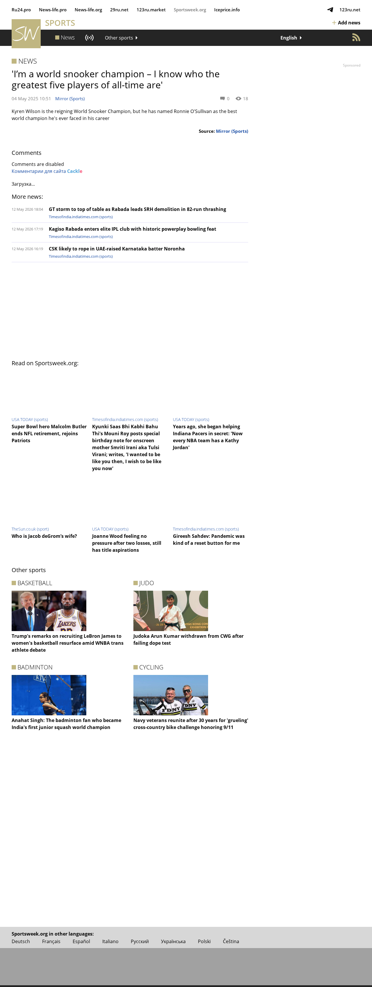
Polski (204, 941)
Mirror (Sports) (70, 98)
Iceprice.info (227, 9)
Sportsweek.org (190, 9)
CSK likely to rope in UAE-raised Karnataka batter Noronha (117, 249)
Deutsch (21, 941)
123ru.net (349, 9)
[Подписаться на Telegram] (330, 9)
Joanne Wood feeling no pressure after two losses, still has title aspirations (126, 543)
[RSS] (356, 37)
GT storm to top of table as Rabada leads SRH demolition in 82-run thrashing (137, 209)
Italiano (110, 941)
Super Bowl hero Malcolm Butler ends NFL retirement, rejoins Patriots (49, 433)
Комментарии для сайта (47, 171)
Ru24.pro (21, 9)
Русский (140, 941)
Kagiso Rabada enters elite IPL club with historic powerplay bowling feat (132, 229)
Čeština (231, 941)
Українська (173, 941)
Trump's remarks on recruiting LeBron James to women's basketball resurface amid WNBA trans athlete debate (68, 643)
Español (81, 941)
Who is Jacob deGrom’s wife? (44, 536)
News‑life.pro (53, 9)
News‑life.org (88, 9)
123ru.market (151, 9)
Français (51, 941)
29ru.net (119, 9)
